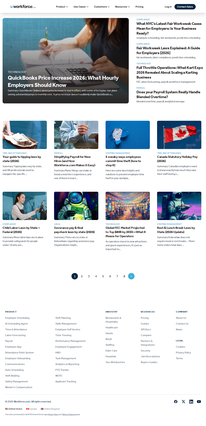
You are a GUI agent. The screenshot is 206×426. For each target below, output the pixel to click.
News (179, 329)
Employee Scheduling (17, 317)
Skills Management (66, 323)
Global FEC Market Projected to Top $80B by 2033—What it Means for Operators (126, 232)
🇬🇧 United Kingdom (50, 409)
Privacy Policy (183, 352)
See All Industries (115, 362)
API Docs (146, 329)
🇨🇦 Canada (31, 409)
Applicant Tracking (65, 381)
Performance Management (70, 341)
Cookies (180, 346)
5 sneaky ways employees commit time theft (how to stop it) (123, 161)
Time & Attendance (16, 329)
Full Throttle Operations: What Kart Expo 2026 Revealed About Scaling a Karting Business (169, 72)
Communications (15, 364)
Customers (100, 6)
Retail (109, 339)
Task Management (65, 358)
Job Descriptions (150, 356)
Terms (179, 358)
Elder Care (111, 350)
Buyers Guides (149, 362)
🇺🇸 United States (13, 409)
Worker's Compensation (18, 387)
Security (145, 350)
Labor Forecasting (15, 335)
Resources (121, 6)
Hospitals (111, 356)
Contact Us (182, 323)
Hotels (109, 333)
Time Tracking (63, 335)
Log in (168, 6)
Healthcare (112, 327)
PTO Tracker (62, 369)
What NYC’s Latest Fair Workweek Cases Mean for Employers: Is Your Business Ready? (169, 28)
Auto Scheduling (14, 369)
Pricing (139, 6)
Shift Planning (63, 317)
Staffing (110, 344)
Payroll (8, 341)
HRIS (58, 352)
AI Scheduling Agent (16, 323)
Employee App (13, 346)
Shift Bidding (12, 375)
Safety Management (16, 381)
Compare (146, 335)
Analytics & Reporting (67, 364)
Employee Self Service (67, 329)
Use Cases (80, 6)
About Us (181, 317)
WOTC (59, 375)
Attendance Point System (19, 352)
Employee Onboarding (17, 358)
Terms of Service (68, 414)
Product (60, 6)
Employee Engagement (68, 346)
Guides (145, 323)
